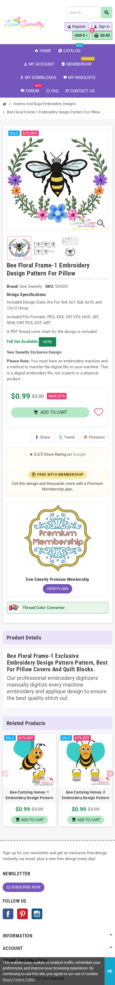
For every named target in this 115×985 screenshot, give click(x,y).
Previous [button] (4, 773)
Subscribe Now (25, 887)
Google (79, 454)
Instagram (37, 914)
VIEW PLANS (57, 589)
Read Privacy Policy (19, 979)
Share (42, 437)
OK (109, 971)
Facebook (8, 914)
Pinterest (94, 437)
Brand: (12, 286)
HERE (47, 342)
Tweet (67, 437)
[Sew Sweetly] (25, 21)
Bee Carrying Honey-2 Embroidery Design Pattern (85, 795)
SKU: (49, 286)
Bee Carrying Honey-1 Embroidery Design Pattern (29, 795)
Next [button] (110, 773)
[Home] (4, 104)
